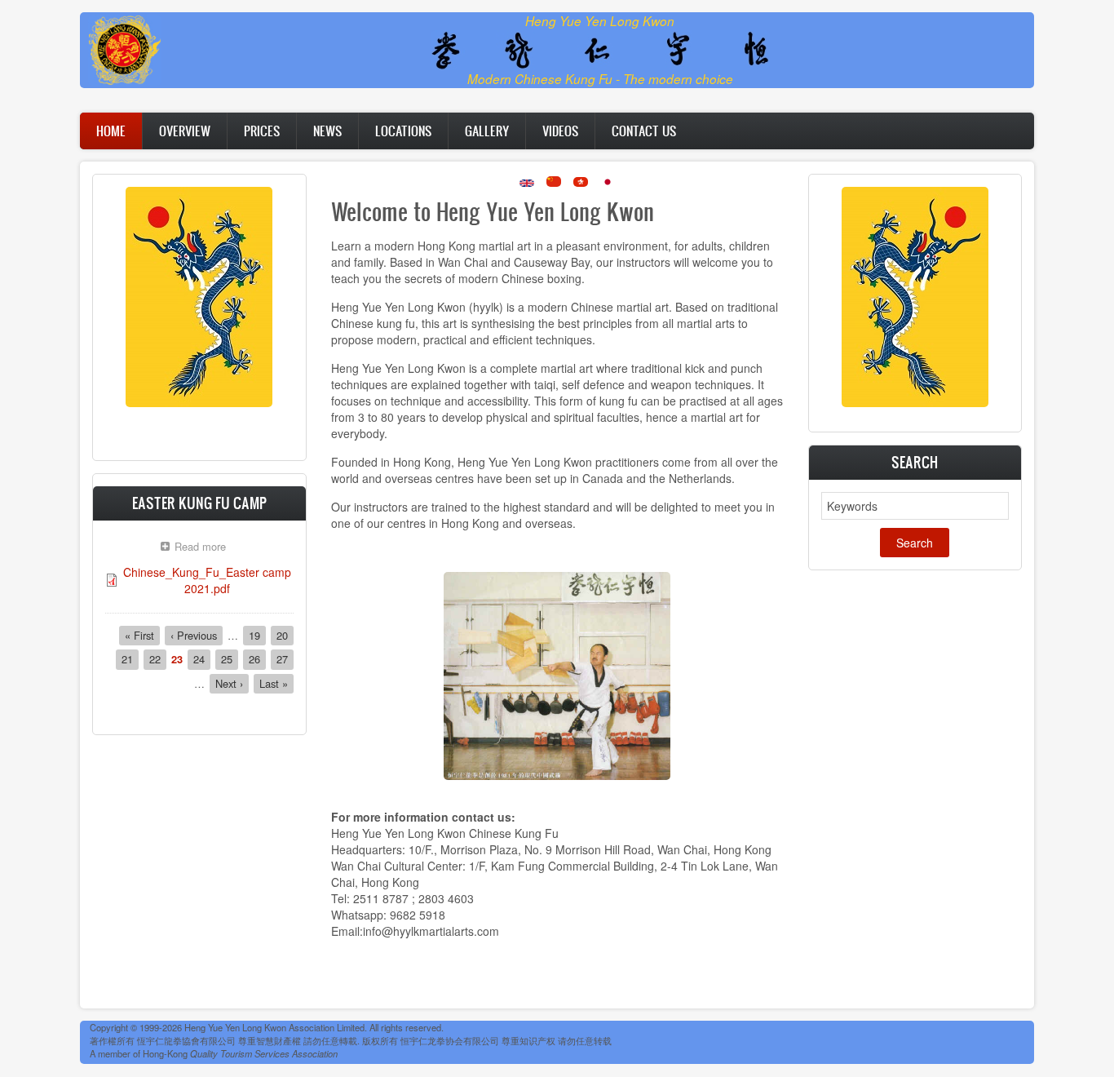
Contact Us (644, 131)
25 (229, 659)
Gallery (487, 131)
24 (201, 659)
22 (157, 659)
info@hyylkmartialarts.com (431, 931)
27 (285, 659)
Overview (184, 131)
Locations (403, 131)
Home (111, 131)
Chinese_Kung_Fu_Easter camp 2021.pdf (207, 580)
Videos (560, 131)
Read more (204, 547)
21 (130, 659)
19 (257, 635)
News (327, 131)
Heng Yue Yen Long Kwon (599, 20)
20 (285, 635)
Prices (262, 131)
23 (177, 659)
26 (257, 659)
